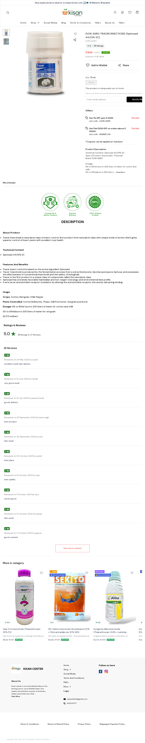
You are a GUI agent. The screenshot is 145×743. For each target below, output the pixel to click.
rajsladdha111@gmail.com (77, 699)
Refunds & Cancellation (27, 739)
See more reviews (72, 548)
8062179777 (71, 703)
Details (135, 118)
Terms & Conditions (43, 739)
